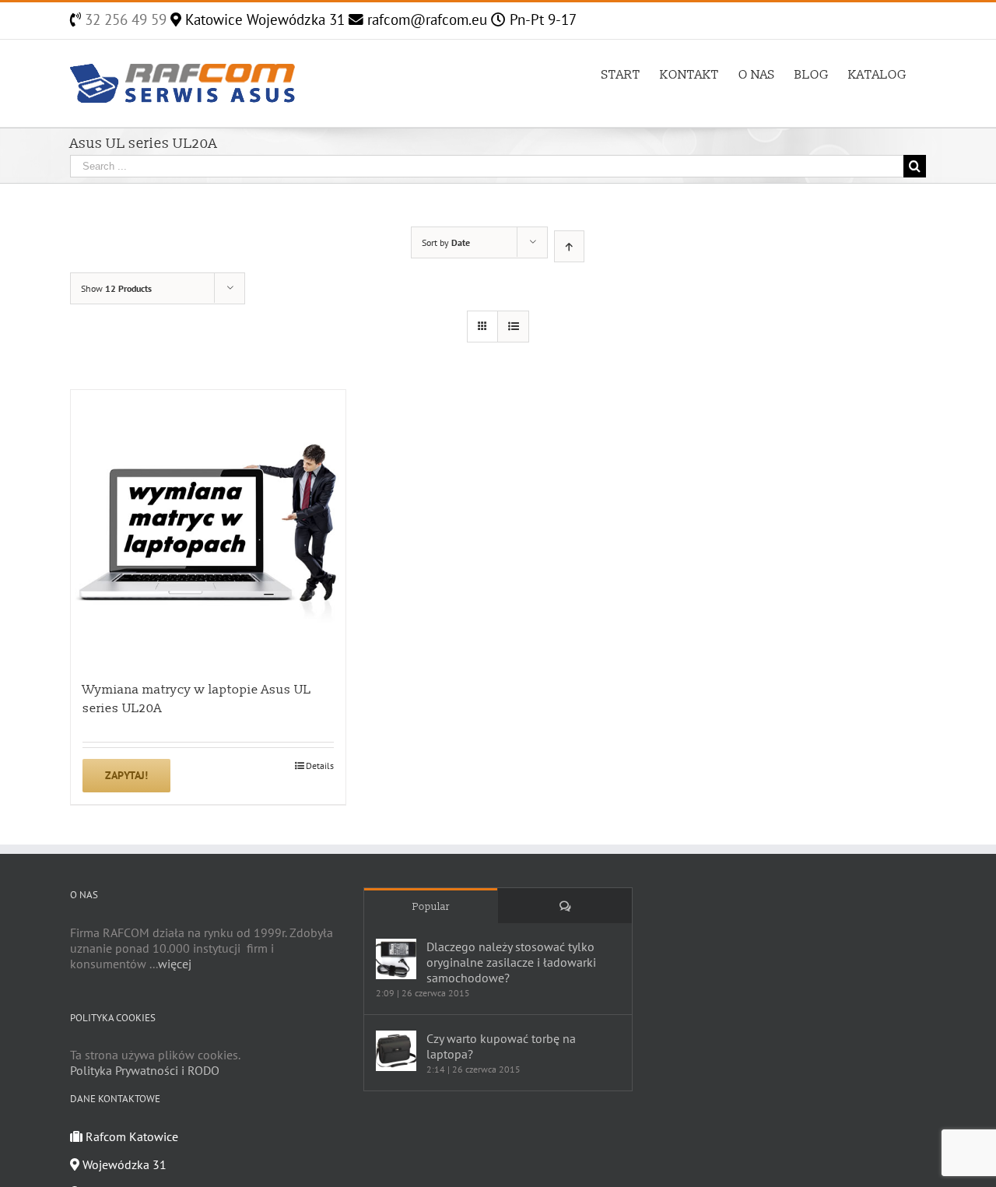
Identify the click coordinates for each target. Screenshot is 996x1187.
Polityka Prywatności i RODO (144, 1070)
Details (320, 765)
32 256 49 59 (124, 19)
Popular (431, 907)
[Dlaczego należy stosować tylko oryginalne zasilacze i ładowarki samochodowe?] (396, 959)
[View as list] (513, 326)
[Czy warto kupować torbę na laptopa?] (396, 1051)
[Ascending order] (569, 246)
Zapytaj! (126, 775)
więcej (174, 963)
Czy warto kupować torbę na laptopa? (501, 1046)
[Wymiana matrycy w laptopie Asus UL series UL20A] (208, 527)
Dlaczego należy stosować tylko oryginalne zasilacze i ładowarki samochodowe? (511, 962)
